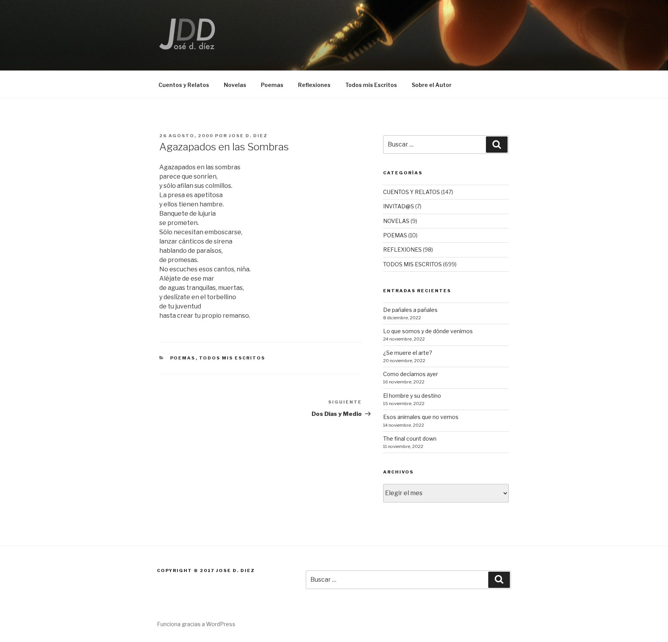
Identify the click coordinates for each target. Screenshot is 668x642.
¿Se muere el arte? (407, 352)
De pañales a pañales (410, 310)
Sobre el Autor (432, 85)
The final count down (409, 438)
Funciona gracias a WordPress (196, 624)
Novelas (235, 85)
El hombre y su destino (412, 395)
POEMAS (183, 358)
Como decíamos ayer (410, 374)
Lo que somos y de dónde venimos (428, 331)
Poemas (272, 85)
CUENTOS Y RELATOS (411, 192)
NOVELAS (396, 221)
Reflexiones (314, 85)
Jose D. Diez (248, 135)
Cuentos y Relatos (183, 85)
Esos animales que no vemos (420, 417)
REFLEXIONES (402, 249)
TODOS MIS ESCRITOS (232, 358)
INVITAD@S (398, 206)
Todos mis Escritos (371, 85)
